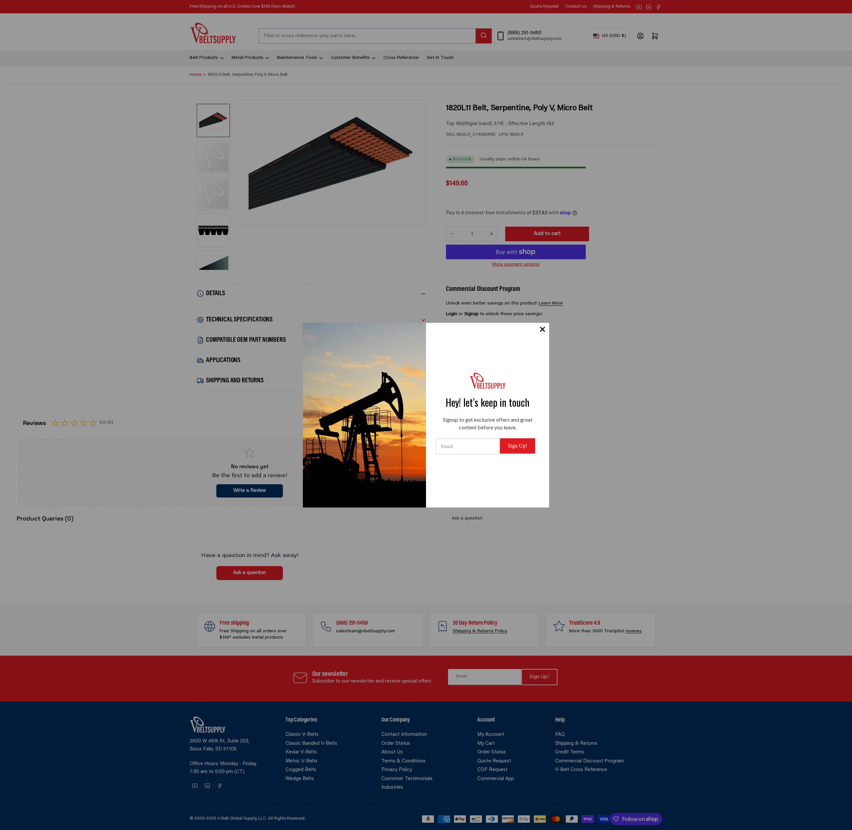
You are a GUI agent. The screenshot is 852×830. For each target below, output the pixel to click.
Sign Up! (517, 446)
